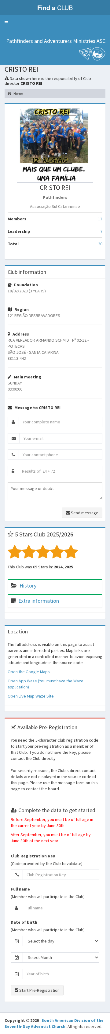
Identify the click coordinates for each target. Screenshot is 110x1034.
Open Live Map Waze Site (31, 696)
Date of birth (24, 922)
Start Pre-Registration (39, 990)
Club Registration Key (33, 856)
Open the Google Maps (29, 671)
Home (18, 93)
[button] (6, 22)
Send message (84, 512)
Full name (20, 889)
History (28, 585)
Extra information (38, 600)
